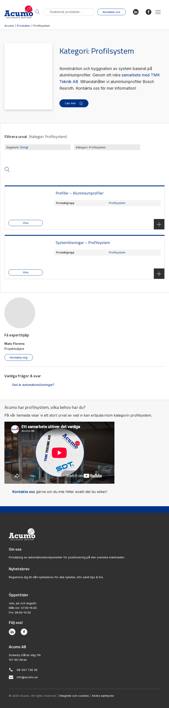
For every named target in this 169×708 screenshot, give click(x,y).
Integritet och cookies (74, 695)
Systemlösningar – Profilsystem (83, 242)
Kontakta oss (111, 12)
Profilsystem (117, 203)
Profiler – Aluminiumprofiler (80, 193)
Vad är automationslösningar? (33, 385)
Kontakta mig (19, 357)
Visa (25, 223)
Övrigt (24, 147)
